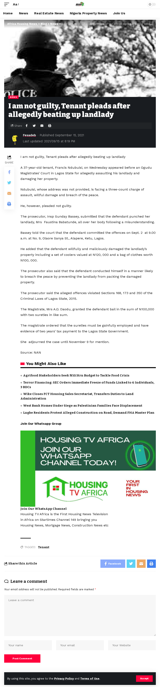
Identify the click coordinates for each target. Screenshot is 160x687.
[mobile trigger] (7, 4)
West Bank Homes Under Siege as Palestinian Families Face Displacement (82, 405)
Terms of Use (89, 678)
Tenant (43, 547)
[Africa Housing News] (80, 4)
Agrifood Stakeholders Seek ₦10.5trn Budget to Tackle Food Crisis (76, 375)
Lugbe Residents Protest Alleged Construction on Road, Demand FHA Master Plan (88, 413)
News (13, 97)
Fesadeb (29, 135)
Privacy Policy (64, 678)
